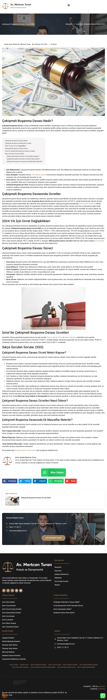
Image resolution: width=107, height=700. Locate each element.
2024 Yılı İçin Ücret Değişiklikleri (15, 146)
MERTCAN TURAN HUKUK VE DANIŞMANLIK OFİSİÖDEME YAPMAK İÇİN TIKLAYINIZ (20, 682)
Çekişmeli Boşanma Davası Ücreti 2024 (36, 498)
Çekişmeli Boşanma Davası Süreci (16, 148)
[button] (68, 5)
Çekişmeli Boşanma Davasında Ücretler (18, 143)
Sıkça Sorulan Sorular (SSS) (14, 154)
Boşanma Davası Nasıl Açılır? (25, 450)
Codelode (101, 689)
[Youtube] (21, 590)
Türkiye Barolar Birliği (54, 337)
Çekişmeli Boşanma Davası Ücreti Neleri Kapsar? (23, 156)
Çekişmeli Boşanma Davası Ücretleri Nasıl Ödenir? (23, 159)
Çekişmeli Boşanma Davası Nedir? (16, 141)
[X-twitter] (8, 590)
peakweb (101, 686)
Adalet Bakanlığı (70, 337)
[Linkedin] (16, 590)
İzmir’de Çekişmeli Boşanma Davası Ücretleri (20, 151)
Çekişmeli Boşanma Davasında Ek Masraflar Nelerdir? (24, 161)
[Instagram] (12, 590)
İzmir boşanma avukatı (87, 204)
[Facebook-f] (4, 590)
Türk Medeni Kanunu (39, 175)
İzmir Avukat (99, 241)
